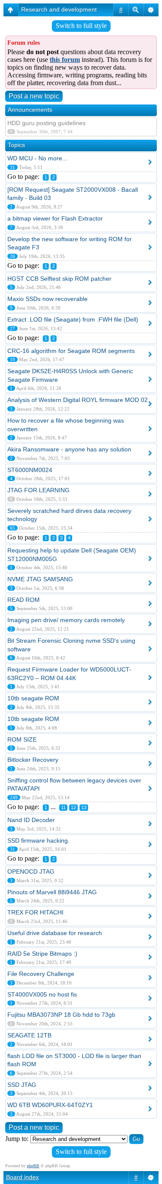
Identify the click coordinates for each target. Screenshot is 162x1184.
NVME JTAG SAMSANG (40, 579)
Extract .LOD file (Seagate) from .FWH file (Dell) (72, 319)
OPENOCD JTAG (30, 871)
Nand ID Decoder (31, 819)
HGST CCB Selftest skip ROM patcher (59, 278)
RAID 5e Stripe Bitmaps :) (42, 953)
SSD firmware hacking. (38, 840)
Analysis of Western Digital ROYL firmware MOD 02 (77, 399)
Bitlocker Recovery (32, 759)
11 (63, 807)
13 (83, 807)
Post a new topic (34, 96)
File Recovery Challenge (40, 973)
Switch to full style (81, 25)
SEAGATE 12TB (29, 1035)
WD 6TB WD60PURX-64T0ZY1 (50, 1104)
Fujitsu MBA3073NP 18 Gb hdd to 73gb (61, 1014)
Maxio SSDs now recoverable (47, 298)
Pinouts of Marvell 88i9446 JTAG (52, 892)
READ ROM (23, 599)
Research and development (59, 9)
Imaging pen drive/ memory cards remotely (66, 620)
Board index (22, 1177)
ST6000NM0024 (29, 469)
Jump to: (17, 1138)
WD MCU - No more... (37, 158)
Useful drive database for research (54, 932)
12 (73, 807)
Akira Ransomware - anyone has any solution (69, 449)
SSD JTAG (21, 1084)
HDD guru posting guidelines (46, 123)
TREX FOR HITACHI (35, 912)
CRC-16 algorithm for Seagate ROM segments (71, 350)
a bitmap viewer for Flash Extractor (55, 218)
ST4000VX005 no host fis (42, 994)
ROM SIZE (22, 739)
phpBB (33, 1165)
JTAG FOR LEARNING (38, 490)
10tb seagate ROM (33, 698)
